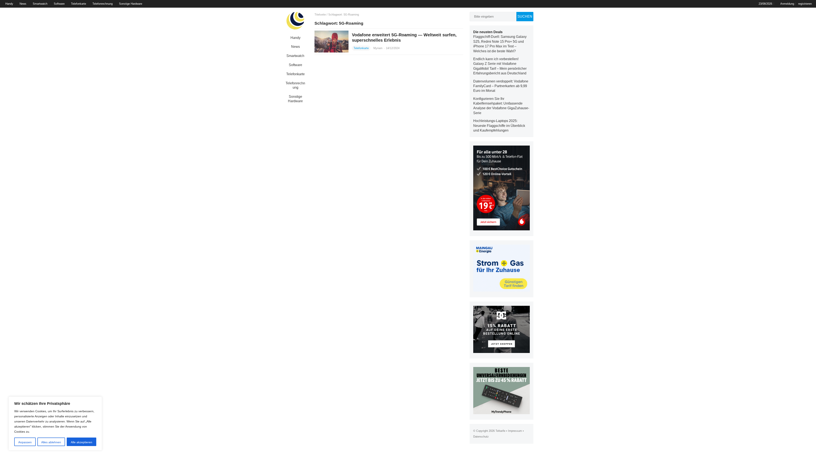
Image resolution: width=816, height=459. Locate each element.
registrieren (805, 3)
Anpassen (25, 442)
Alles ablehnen (51, 442)
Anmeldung (787, 3)
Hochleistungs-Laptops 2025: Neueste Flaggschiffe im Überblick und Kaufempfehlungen (499, 125)
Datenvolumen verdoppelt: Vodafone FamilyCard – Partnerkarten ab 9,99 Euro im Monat (500, 86)
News (23, 3)
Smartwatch (40, 3)
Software (59, 3)
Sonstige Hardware (130, 3)
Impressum (515, 430)
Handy (9, 3)
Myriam (378, 48)
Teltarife (500, 430)
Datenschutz (481, 436)
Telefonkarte (78, 3)
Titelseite (320, 14)
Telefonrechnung (102, 3)
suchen (524, 16)
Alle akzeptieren (81, 442)
